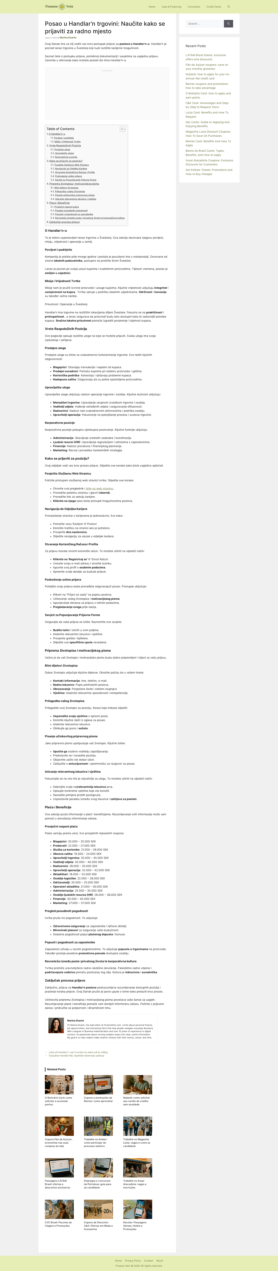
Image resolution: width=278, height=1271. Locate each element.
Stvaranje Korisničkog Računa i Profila (75, 172)
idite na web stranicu (99, 488)
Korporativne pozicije (66, 157)
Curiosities (194, 6)
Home (152, 6)
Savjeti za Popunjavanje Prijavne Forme (75, 180)
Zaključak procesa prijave (64, 222)
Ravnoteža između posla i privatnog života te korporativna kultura (90, 218)
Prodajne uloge (62, 149)
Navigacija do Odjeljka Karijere (71, 168)
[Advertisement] (107, 94)
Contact (148, 1260)
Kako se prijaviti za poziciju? (66, 160)
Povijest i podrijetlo (64, 138)
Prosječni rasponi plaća (67, 207)
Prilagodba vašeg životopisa (70, 191)
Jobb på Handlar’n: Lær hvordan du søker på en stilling (78, 1052)
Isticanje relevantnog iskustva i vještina (75, 199)
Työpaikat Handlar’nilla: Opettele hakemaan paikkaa (76, 1055)
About (159, 1260)
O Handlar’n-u (57, 133)
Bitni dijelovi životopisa (66, 187)
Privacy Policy (133, 1260)
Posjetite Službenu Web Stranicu (72, 165)
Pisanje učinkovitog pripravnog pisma (75, 195)
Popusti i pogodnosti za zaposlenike (74, 214)
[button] (228, 7)
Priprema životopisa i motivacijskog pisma (74, 183)
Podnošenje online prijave (68, 176)
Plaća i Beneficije (59, 202)
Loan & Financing (171, 6)
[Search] (228, 24)
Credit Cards (214, 6)
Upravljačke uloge (64, 153)
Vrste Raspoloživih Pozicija (65, 145)
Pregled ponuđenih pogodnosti (71, 210)
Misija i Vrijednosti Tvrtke (68, 141)
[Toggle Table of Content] (121, 129)
